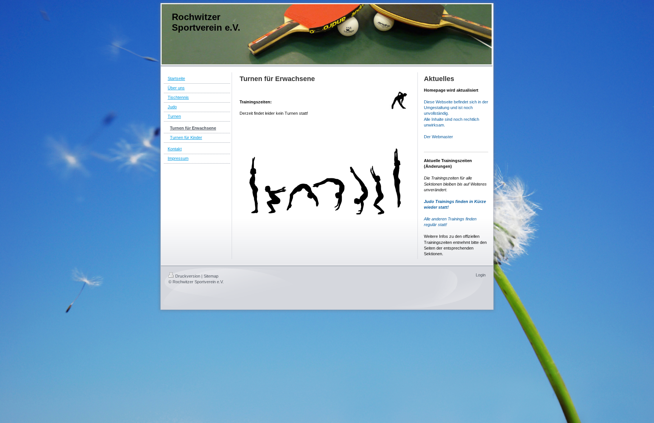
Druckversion (187, 276)
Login (481, 275)
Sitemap (211, 276)
